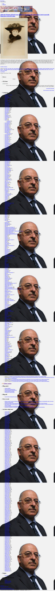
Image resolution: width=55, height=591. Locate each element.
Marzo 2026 (7, 416)
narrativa (6, 302)
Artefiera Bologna (8, 179)
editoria (6, 216)
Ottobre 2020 (7, 479)
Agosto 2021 (7, 469)
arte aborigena (7, 122)
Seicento (6, 344)
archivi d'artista (7, 117)
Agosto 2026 (7, 411)
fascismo (6, 222)
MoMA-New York (8, 291)
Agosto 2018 (7, 504)
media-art (6, 281)
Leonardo (6, 260)
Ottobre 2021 (7, 467)
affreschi (6, 95)
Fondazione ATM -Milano (9, 227)
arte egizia (6, 136)
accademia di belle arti (8, 94)
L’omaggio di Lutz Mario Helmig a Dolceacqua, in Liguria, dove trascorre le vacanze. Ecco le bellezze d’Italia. (27, 376)
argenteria (8, 120)
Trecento (6, 364)
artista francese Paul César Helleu (11, 69)
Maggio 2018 (7, 507)
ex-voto (6, 218)
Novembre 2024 (7, 431)
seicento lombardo (8, 345)
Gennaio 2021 (7, 476)
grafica (6, 247)
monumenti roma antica (9, 294)
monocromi (7, 293)
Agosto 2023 (7, 446)
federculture (7, 223)
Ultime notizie (7, 383)
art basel (6, 118)
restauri (6, 336)
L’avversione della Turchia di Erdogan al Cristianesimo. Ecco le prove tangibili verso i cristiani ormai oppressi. (30, 379)
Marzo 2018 (7, 509)
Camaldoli (6, 191)
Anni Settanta (7, 109)
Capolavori (6, 193)
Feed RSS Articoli (3, 589)
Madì (5, 273)
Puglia (6, 329)
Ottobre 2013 (7, 560)
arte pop (6, 166)
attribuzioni (7, 181)
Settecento (6, 348)
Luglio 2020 (7, 482)
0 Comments (2, 71)
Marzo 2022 (7, 462)
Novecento (6, 309)
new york (6, 307)
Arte (12, 68)
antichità (6, 113)
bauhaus (6, 183)
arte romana (7, 171)
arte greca (6, 149)
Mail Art (6, 275)
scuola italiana (7, 343)
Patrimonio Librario (8, 315)
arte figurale (7, 145)
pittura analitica (7, 319)
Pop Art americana (8, 326)
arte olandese (7, 162)
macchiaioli (7, 271)
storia (51, 68)
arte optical (6, 163)
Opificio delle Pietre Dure (9, 311)
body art (6, 188)
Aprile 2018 (7, 508)
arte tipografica (7, 178)
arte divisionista (7, 134)
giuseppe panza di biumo (9, 245)
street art (6, 359)
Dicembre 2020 (7, 477)
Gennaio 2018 (7, 511)
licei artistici (7, 264)
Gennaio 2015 (7, 545)
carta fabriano (7, 195)
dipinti (6, 213)
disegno (28, 68)
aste (5, 180)
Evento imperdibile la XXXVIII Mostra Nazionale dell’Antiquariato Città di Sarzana (19, 406)
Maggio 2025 (7, 426)
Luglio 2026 (7, 412)
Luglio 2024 (7, 435)
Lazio (6, 259)
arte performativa (7, 165)
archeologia (7, 115)
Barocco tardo (7, 182)
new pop (6, 306)
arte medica (7, 155)
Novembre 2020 (7, 478)
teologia (6, 362)
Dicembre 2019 (7, 488)
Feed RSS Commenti (10, 589)
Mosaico (6, 295)
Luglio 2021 (7, 470)
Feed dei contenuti (8, 580)
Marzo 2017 (7, 520)
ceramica (6, 199)
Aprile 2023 (7, 450)
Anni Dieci (5, 68)
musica (6, 301)
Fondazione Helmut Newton (9, 229)
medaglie (6, 280)
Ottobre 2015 (7, 537)
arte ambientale (7, 123)
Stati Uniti (6, 354)
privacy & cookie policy (4, 586)
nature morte (7, 304)
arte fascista (7, 141)
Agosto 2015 (7, 539)
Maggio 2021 (7, 472)
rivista (6, 339)
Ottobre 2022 (7, 456)
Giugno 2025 (7, 425)
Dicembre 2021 (7, 465)
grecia (6, 248)
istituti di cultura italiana (9, 255)
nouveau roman (7, 308)
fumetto (6, 236)
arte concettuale (7, 128)
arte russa (6, 173)
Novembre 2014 (7, 547)
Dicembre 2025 (7, 419)
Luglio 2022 (7, 458)
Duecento (6, 215)
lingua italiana (7, 266)
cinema (6, 201)
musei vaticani (7, 298)
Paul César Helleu (34, 69)
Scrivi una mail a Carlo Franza (48, 90)
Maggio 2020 (7, 484)
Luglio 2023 (7, 447)
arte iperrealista (7, 152)
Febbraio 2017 (7, 521)
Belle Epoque (19, 69)
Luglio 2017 (7, 516)
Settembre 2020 (7, 480)
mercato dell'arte (7, 282)
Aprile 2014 (7, 554)
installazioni (7, 253)
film (5, 226)
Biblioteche (7, 186)
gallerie (6, 240)
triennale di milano (8, 365)
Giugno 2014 (7, 552)
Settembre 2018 (7, 503)
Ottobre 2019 (7, 490)
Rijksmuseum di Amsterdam (9, 337)
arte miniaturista (7, 158)
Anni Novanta (7, 105)
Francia (6, 235)
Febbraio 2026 (7, 417)
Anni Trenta (7, 110)
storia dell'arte (7, 358)
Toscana (6, 363)
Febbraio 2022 (7, 463)
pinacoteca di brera (8, 318)
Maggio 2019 (7, 495)
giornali (6, 244)
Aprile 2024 (7, 438)
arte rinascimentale (8, 170)
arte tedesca (7, 176)
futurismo (6, 238)
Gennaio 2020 (7, 487)
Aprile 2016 (7, 531)
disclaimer (2, 585)
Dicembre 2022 (7, 454)
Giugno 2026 (7, 413)
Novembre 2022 (7, 455)
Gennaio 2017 (7, 522)
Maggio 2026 (7, 414)
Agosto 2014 (7, 550)
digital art (6, 212)
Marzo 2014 (7, 555)
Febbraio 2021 (7, 475)
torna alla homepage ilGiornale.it (5, 588)
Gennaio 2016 (7, 534)
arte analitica (7, 124)
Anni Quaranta (7, 107)
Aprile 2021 (7, 473)
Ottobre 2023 (7, 444)
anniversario (7, 112)
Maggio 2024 (7, 437)
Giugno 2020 (7, 483)
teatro (6, 361)
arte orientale (7, 164)
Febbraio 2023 (7, 452)
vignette (6, 371)
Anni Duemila (7, 104)
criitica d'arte (7, 208)
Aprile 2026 (7, 415)
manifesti (6, 276)
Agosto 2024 (7, 434)
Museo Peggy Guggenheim (9, 300)
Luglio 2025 (7, 424)
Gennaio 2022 (7, 464)
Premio (6, 328)
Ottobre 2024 (7, 432)
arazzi (6, 114)
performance (7, 316)
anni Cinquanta (7, 102)
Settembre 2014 (7, 549)
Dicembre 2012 (7, 569)
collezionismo (7, 204)
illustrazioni (7, 250)
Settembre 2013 (7, 561)
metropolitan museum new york (10, 283)
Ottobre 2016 (7, 525)
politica (6, 323)
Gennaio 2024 (7, 441)
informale (6, 252)
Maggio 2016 (7, 530)
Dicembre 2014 (7, 546)
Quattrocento (7, 331)
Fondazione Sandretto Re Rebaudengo (11, 233)
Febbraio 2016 (7, 533)
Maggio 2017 (7, 518)
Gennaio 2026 (7, 418)
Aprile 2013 (7, 566)
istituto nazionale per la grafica (10, 256)
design (6, 211)
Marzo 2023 (7, 451)
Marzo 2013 (7, 567)
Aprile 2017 (7, 519)
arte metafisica (7, 156)
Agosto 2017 (7, 515)
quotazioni (6, 332)
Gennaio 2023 (7, 453)
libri (5, 262)
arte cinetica (9, 133)
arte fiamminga (7, 143)
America (6, 98)
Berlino (6, 185)
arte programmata (8, 168)
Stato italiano (47, 68)
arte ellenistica (7, 137)
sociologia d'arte (7, 351)
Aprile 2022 (7, 461)
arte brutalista (7, 127)
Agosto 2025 (7, 423)
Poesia (6, 320)
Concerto (6, 206)
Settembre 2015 (7, 538)
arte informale (7, 150)
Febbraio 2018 (7, 510)
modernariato (7, 290)
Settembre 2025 (7, 422)
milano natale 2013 (8, 284)
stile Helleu (5, 70)
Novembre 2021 (7, 466)
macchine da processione (9, 272)
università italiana (8, 367)
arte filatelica (7, 146)
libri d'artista (7, 263)
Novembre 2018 (7, 501)
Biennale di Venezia (8, 187)
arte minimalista (7, 159)
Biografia (4, 4)
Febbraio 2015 (7, 544)
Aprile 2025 (7, 427)
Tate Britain (7, 360)
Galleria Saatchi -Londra (9, 239)
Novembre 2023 (7, 443)
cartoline (6, 197)
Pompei (6, 325)
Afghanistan (7, 96)
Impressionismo (7, 251)
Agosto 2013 (7, 562)
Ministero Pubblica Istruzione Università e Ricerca (13, 288)
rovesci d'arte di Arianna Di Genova (11, 396)
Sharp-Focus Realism (8, 349)
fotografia (6, 234)
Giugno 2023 (7, 448)
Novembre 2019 (7, 489)
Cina (5, 200)
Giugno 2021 (7, 471)
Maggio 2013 (7, 565)
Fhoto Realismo (7, 224)
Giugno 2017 (7, 517)
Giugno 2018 (7, 506)
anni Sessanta (7, 108)
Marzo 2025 (7, 428)
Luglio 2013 (7, 563)
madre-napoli (7, 274)
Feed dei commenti (8, 581)
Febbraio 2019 (7, 498)
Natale (6, 303)
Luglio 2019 (7, 493)
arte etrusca (7, 140)
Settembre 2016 (7, 526)
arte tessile (6, 177)
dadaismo (6, 210)
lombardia (6, 268)
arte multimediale (8, 160)
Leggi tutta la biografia (50, 88)
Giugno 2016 (7, 529)
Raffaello (6, 334)
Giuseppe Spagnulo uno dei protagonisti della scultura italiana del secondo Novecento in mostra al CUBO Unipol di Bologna (26, 403)
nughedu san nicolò (8, 310)
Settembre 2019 (7, 491)
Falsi (5, 220)
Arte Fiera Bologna (8, 144)
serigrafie (6, 347)
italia (30, 68)
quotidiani (6, 333)
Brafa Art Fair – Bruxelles (9, 189)
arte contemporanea (17, 68)
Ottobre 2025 (7, 421)
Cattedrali (6, 198)
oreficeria (6, 312)
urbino (6, 368)
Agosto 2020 (7, 481)
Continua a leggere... (3, 66)
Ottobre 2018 (7, 502)
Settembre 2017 (7, 514)
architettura (6, 116)
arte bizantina (7, 126)
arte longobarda (7, 154)
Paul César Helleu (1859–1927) (43, 69)
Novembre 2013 (7, 559)
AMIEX (6, 101)
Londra (6, 269)
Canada (6, 192)
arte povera (6, 167)
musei (35, 68)
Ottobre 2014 (7, 548)
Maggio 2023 (7, 449)
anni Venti (9, 68)
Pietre (6, 317)
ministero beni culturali (8, 287)
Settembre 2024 (7, 433)
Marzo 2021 (7, 474)
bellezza (22, 68)
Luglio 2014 (7, 551)
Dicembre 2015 (7, 535)
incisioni (8, 221)
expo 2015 (6, 219)
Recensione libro (7, 335)
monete (6, 292)
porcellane (6, 327)
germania (6, 242)
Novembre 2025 (7, 420)
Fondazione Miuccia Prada (9, 232)
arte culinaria (7, 130)
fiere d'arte (6, 225)
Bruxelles (6, 190)
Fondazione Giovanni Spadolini (10, 228)
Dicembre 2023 (7, 442)
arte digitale (7, 132)
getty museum (7, 243)
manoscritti (6, 277)
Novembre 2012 (7, 570)
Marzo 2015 (7, 543)
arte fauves (6, 142)
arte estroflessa (7, 139)
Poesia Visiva (7, 321)
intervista (6, 254)
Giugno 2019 (7, 494)
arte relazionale (7, 169)
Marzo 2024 (7, 439)
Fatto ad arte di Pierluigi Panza (10, 389)
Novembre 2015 (7, 536)
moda (6, 289)
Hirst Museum (7, 249)
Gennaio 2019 (7, 499)
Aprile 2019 (7, 496)
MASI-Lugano (7, 279)
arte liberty (6, 153)
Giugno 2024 (7, 436)
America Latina (7, 100)
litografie (6, 267)
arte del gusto (7, 131)
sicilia (6, 350)
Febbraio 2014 (7, 556)
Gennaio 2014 (7, 557)
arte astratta (7, 125)
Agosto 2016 (7, 527)
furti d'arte (6, 237)
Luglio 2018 (7, 505)
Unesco (6, 366)
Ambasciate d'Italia (8, 97)
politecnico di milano (8, 322)
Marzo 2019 (7, 497)
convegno (6, 207)
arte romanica (7, 172)
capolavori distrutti (8, 194)
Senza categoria (7, 346)
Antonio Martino (7, 388)
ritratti (44, 68)
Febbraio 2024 (7, 440)
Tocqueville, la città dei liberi (10, 392)
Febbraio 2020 (7, 486)
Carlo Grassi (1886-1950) (26, 69)
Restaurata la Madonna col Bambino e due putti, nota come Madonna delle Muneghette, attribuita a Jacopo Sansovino (25, 407)
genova (6, 241)
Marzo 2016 (7, 532)
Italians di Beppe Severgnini (9, 391)
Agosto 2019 (7, 492)
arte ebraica (7, 135)
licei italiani (7, 265)
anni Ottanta (7, 106)
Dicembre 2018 (7, 500)
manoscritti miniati (8, 278)
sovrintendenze (7, 352)
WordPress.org (7, 582)
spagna (6, 353)
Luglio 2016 (7, 528)
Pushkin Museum (8, 330)
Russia (6, 340)
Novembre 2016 (7, 524)
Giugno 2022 (7, 459)
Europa (6, 217)
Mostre (33, 68)
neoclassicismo (7, 305)
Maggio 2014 (7, 553)
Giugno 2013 (7, 564)
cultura (25, 68)
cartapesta (6, 196)
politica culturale (39, 68)
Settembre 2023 (7, 445)
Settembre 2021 (7, 468)
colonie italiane (7, 205)
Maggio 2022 (7, 460)
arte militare (7, 157)
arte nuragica (7, 161)
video (6, 370)
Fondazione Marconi (8, 231)
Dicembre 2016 (7, 523)
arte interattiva (7, 151)
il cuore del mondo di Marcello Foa (11, 390)
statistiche (6, 355)
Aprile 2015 (7, 542)
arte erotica (6, 138)
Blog (3, 3)
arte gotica (6, 148)
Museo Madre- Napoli (8, 299)
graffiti (6, 246)
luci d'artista (7, 270)
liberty (6, 261)
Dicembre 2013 (7, 558)
